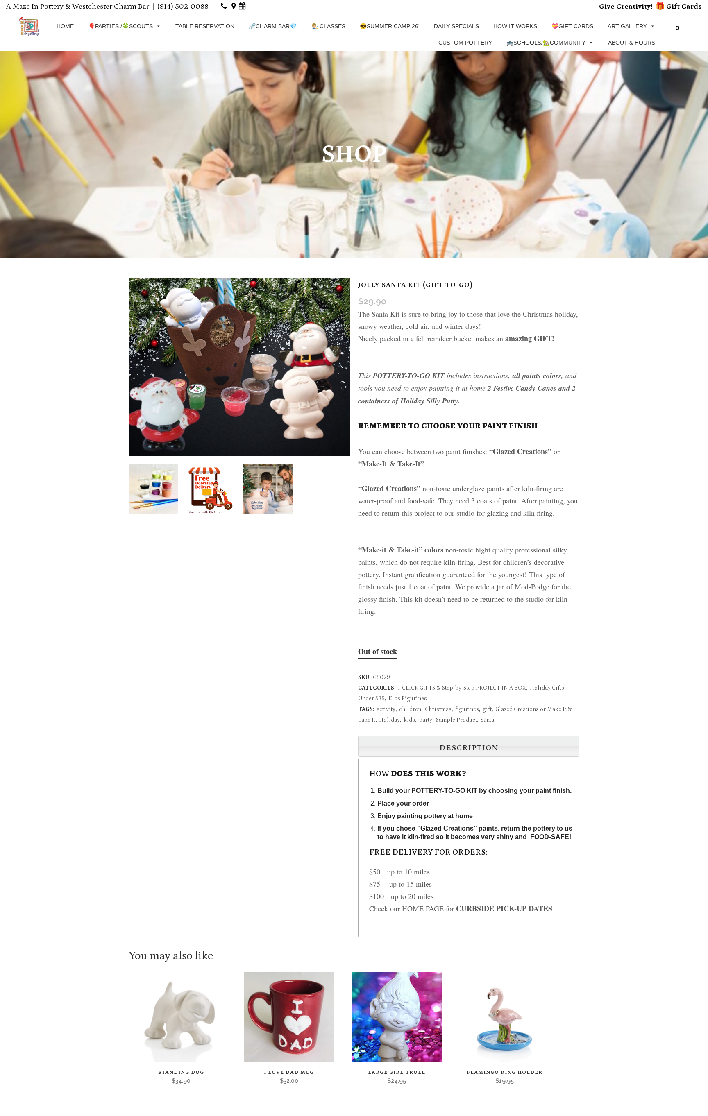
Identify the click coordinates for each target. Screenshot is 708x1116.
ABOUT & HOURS (631, 42)
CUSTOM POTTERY (465, 42)
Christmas (438, 709)
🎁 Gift (668, 6)
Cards (691, 6)
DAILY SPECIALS (456, 26)
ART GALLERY (627, 26)
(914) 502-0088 (183, 6)
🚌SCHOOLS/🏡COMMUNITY (545, 42)
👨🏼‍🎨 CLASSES (328, 26)
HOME (65, 26)
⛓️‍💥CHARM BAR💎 (273, 26)
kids (409, 720)
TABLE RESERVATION (204, 26)
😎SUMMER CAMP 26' (390, 26)
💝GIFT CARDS (572, 26)
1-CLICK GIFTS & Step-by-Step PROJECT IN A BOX (462, 688)
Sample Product (456, 720)
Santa (487, 720)
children (410, 709)
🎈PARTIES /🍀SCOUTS (120, 26)
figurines (467, 709)
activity (386, 709)
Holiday (389, 720)
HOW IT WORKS (515, 26)
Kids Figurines (407, 698)
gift (487, 709)
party (425, 720)
